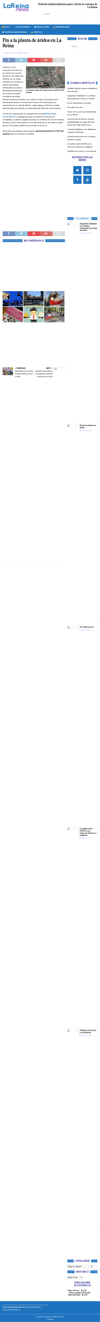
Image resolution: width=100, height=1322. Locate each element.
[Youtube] (87, 180)
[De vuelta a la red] (72, 724)
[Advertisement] (34, 267)
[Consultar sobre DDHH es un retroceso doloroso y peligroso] (72, 926)
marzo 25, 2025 (87, 233)
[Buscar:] (67, 14)
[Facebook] (77, 180)
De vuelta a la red (74, 107)
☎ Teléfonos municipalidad (14, 32)
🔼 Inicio (5, 27)
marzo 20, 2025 (87, 430)
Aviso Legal (7, 1307)
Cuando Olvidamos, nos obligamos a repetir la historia (81, 131)
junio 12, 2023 (86, 630)
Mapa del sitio (19, 1307)
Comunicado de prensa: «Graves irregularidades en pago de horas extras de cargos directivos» (81, 122)
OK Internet (15, 1309)
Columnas (81, 218)
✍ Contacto (36, 32)
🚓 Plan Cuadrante (21, 27)
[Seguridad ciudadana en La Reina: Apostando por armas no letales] (72, 321)
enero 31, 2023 (86, 838)
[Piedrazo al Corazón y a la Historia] (72, 1127)
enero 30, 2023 (87, 1035)
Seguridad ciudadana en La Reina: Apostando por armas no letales (81, 97)
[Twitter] (77, 170)
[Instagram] (87, 170)
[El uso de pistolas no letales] (72, 522)
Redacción (25, 53)
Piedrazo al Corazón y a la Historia (81, 151)
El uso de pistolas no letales (79, 103)
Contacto (50, 1319)
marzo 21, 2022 (12, 53)
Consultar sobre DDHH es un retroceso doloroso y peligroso (80, 145)
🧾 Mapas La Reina (41, 27)
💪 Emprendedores (61, 27)
